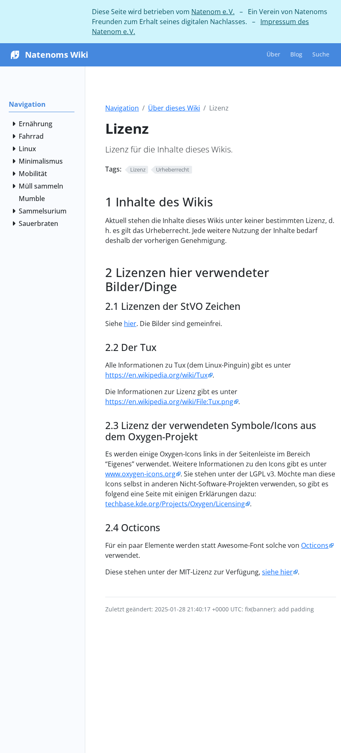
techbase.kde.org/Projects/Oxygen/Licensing (175, 503)
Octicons (315, 545)
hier (130, 323)
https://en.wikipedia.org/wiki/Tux (156, 375)
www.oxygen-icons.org (140, 473)
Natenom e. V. (213, 11)
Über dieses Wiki (174, 108)
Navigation (122, 108)
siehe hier (277, 571)
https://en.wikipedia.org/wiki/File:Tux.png (169, 401)
